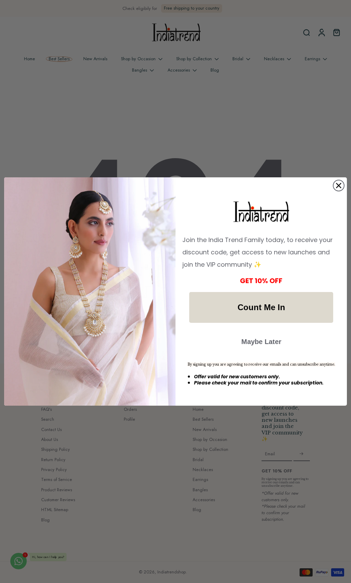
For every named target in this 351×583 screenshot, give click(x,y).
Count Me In (261, 307)
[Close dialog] (338, 185)
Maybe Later (261, 341)
